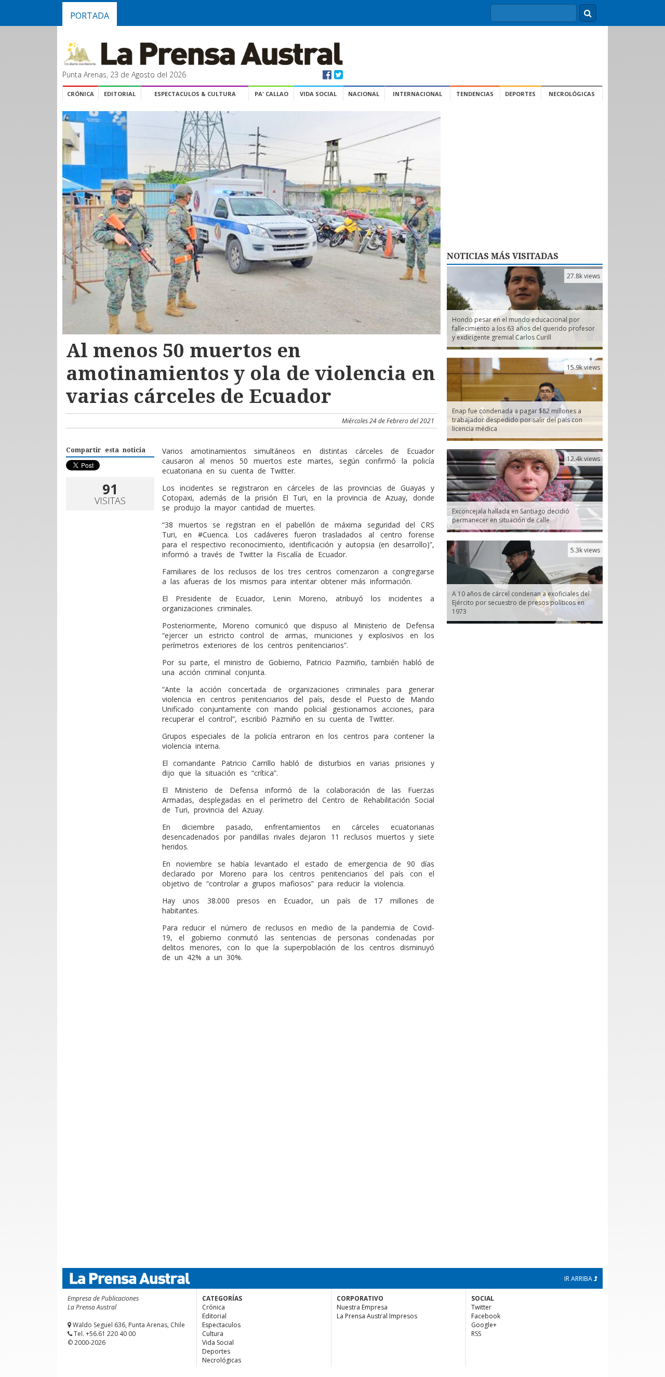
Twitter (481, 1307)
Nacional (363, 94)
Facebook (485, 1316)
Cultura (212, 1333)
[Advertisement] (250, 1003)
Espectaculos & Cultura (195, 94)
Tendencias (475, 94)
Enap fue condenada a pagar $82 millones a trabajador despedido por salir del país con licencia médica (517, 420)
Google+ (484, 1324)
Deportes (520, 94)
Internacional (417, 94)
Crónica (80, 94)
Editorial (120, 94)
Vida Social (318, 94)
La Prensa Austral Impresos (377, 1316)
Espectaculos (221, 1324)
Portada (89, 15)
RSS (476, 1333)
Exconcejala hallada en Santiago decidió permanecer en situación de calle (510, 515)
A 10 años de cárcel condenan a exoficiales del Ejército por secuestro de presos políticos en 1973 (521, 602)
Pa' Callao (271, 94)
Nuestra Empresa (362, 1307)
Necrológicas (572, 94)
